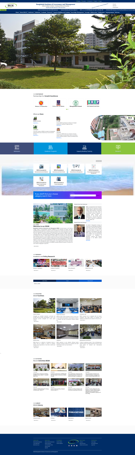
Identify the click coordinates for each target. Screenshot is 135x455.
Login (100, 1)
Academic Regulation (60, 443)
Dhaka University (47, 446)
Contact (90, 1)
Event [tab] (67, 280)
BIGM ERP (46, 447)
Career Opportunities (36, 443)
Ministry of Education (48, 443)
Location (84, 1)
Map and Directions (82, 443)
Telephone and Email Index (84, 444)
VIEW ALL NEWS (37, 283)
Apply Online (93, 444)
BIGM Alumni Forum (36, 444)
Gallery (78, 1)
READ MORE (98, 161)
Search (95, 1)
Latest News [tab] (44, 280)
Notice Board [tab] (90, 280)
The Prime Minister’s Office (49, 444)
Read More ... (36, 122)
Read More (36, 270)
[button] (66, 109)
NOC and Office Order (94, 443)
